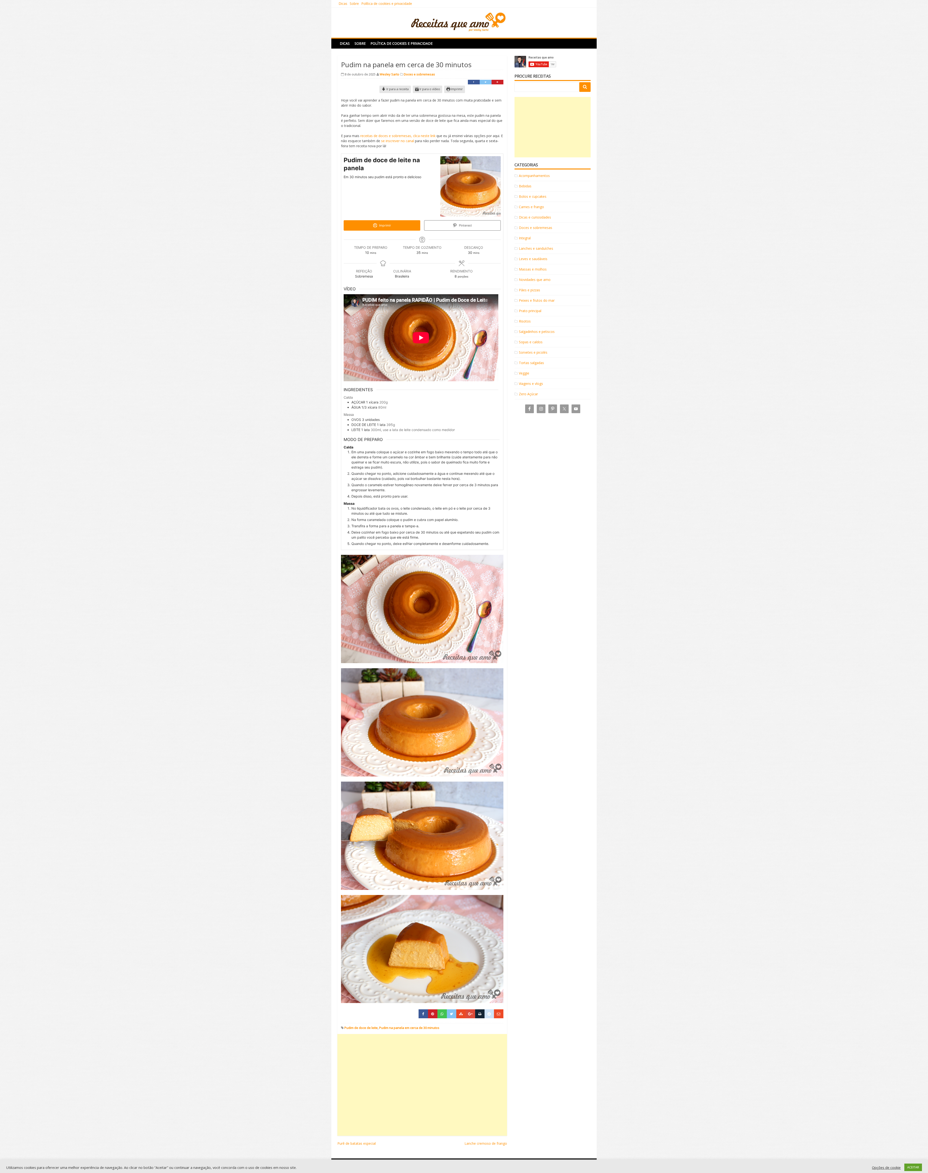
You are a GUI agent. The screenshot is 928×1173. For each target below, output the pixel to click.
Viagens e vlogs (531, 383)
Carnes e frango (531, 207)
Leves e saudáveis (533, 259)
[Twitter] (486, 82)
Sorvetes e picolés (533, 352)
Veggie (524, 373)
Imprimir (456, 89)
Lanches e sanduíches (536, 248)
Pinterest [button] (465, 225)
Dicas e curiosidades (535, 217)
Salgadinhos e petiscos (537, 331)
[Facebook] (474, 82)
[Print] (480, 1013)
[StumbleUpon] (461, 1013)
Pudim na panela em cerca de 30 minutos (409, 1028)
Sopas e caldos (531, 342)
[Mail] (498, 1013)
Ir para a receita (397, 89)
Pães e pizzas (529, 290)
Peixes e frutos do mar (537, 300)
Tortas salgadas (531, 362)
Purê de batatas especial (356, 1143)
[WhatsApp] (442, 1013)
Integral (525, 238)
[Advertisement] (422, 1085)
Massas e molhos (533, 269)
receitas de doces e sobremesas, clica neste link (397, 135)
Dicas (343, 3)
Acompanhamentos (534, 175)
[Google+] (470, 1013)
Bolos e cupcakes (532, 196)
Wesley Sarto (389, 74)
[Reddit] (489, 1013)
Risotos (525, 321)
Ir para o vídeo (429, 89)
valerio (508, 1165)
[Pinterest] (497, 82)
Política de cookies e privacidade (386, 3)
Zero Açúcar (528, 394)
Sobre (354, 3)
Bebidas (525, 186)
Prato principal (530, 310)
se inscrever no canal (397, 141)
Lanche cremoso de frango (485, 1143)
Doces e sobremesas (419, 74)
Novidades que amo (535, 279)
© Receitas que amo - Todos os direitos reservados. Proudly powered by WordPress (403, 1165)
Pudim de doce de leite (361, 1028)
